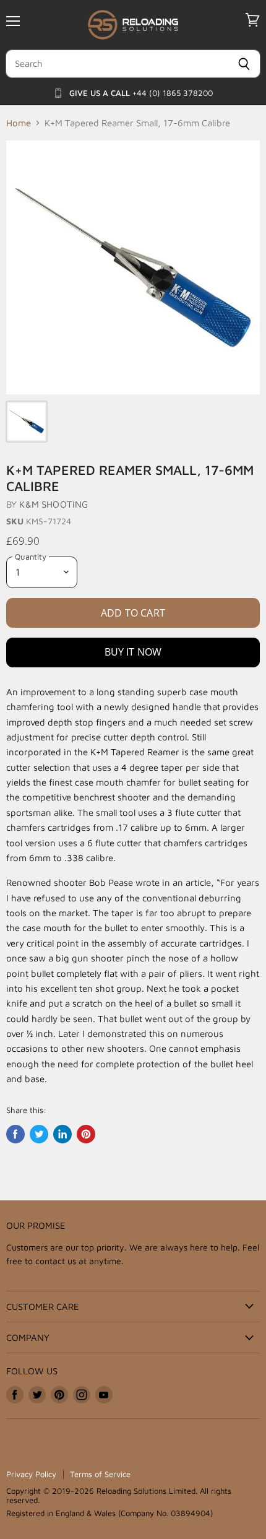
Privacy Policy (31, 1474)
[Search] (244, 64)
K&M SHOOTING (53, 504)
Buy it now (133, 652)
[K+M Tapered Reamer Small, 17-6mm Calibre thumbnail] (26, 421)
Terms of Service (100, 1474)
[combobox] (117, 64)
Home (18, 123)
